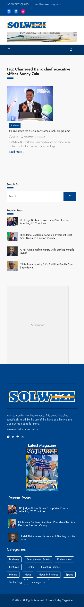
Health (30, 567)
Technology (15, 582)
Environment (64, 559)
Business (15, 125)
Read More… (16, 152)
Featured (14, 567)
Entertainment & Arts (38, 559)
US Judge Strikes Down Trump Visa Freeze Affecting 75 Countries (44, 221)
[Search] (69, 196)
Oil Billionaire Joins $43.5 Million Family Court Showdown (47, 266)
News (28, 574)
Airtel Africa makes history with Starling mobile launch (47, 251)
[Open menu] (9, 50)
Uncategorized (38, 582)
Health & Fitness (50, 567)
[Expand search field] (70, 50)
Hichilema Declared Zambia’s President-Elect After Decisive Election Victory (46, 236)
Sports (69, 574)
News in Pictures (48, 574)
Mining (13, 574)
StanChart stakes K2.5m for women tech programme (39, 131)
